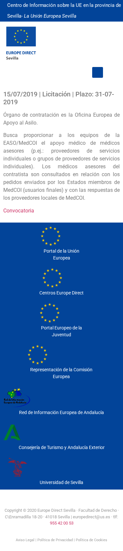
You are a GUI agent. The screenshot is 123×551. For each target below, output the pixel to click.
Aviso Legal (25, 540)
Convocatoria (18, 211)
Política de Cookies (91, 540)
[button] (97, 72)
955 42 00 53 (61, 523)
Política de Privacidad (55, 540)
